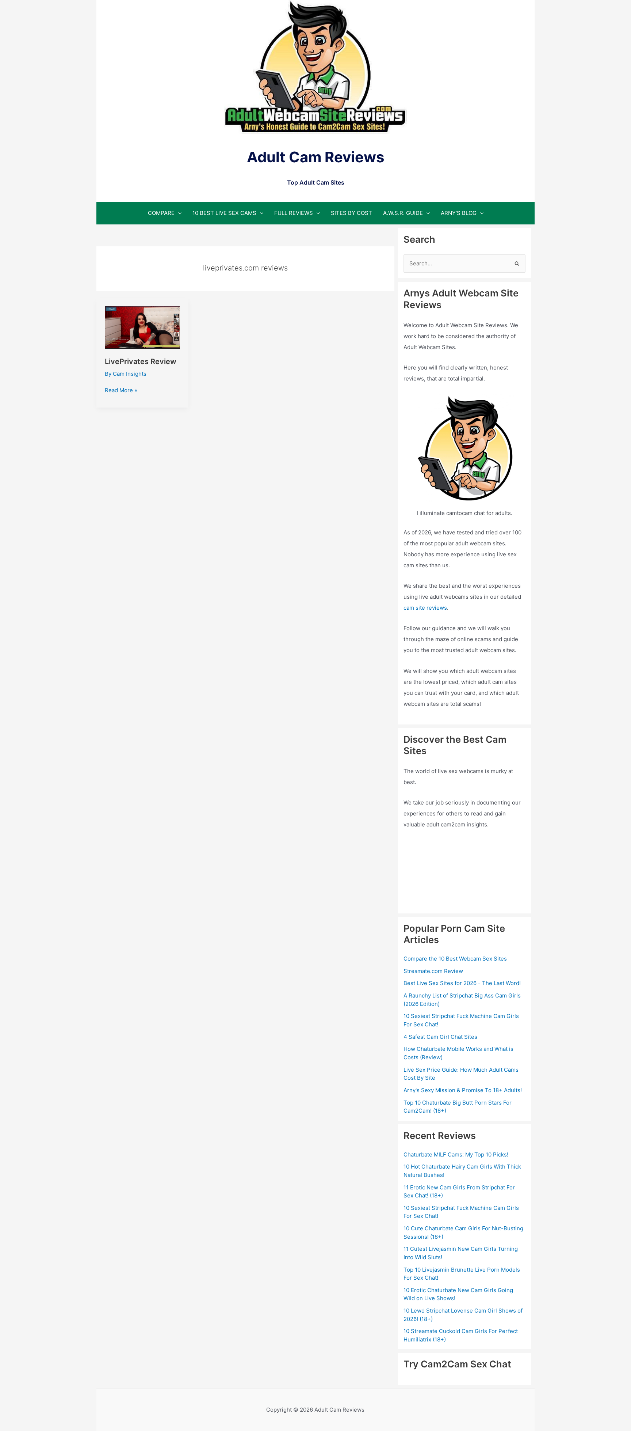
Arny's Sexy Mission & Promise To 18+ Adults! (463, 1090)
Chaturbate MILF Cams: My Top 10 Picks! (456, 1154)
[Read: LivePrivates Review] (142, 327)
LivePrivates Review (140, 361)
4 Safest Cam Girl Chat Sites (440, 1036)
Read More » (121, 390)
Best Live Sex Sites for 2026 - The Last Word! (462, 983)
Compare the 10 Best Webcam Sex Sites (455, 958)
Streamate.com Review (433, 971)
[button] (178, 212)
